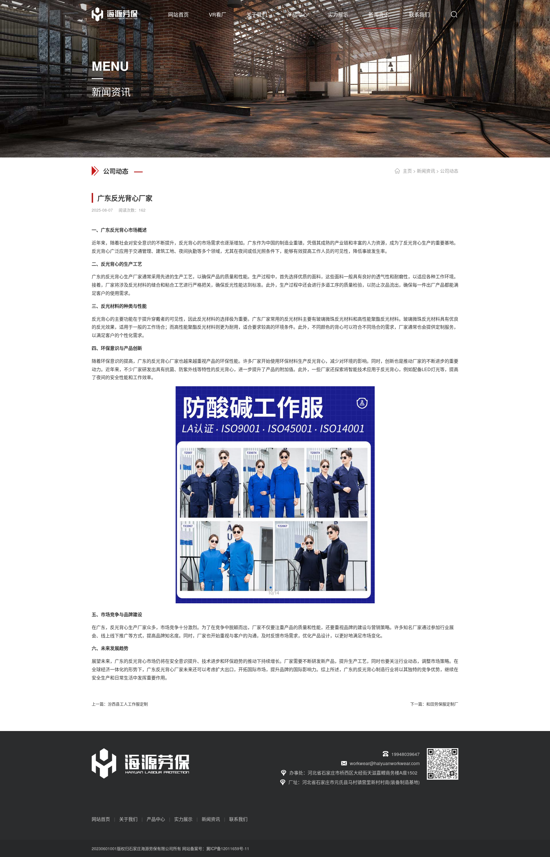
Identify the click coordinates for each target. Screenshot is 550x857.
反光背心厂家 (165, 361)
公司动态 (449, 171)
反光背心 (119, 229)
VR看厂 (217, 14)
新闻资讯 (378, 14)
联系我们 (419, 14)
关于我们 (256, 14)
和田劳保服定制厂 (442, 704)
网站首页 (178, 14)
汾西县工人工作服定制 (128, 704)
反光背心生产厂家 (128, 627)
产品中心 (297, 14)
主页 (407, 171)
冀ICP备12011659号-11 (227, 848)
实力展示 (338, 14)
